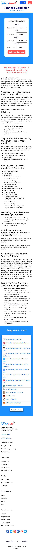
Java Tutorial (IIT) (5, 467)
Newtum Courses (7, 442)
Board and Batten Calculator (14, 392)
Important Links (7, 510)
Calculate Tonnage (16, 52)
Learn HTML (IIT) (5, 461)
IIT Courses (5, 457)
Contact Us (4, 498)
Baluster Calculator (11, 389)
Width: (17, 31)
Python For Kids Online (7, 482)
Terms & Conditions (22, 541)
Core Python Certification (7, 446)
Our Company (6, 491)
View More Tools (16, 410)
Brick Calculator (10, 396)
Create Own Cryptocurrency (8, 449)
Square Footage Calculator (13, 339)
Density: (16, 43)
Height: (16, 37)
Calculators (12, 10)
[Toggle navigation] (30, 2)
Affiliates (3, 513)
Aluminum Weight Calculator (14, 386)
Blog (2, 504)
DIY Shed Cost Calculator (13, 403)
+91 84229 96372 (5, 434)
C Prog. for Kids (5, 480)
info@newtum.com (6, 438)
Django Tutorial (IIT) (6, 470)
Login (23, 3)
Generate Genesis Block (7, 525)
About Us (3, 495)
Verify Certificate (5, 516)
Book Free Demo (5, 519)
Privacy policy (9, 541)
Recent (3, 501)
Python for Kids (5, 452)
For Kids (4, 476)
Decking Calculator (11, 399)
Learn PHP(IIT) (4, 464)
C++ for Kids (4, 485)
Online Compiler (5, 522)
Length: (16, 24)
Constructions (20, 10)
